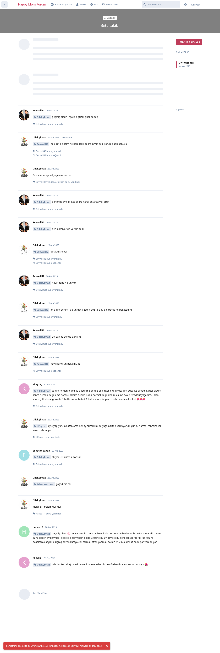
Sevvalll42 (42, 144)
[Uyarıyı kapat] (106, 646)
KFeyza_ (41, 426)
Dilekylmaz (43, 117)
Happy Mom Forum (32, 4)
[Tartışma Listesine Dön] (4, 4)
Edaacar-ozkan (45, 484)
